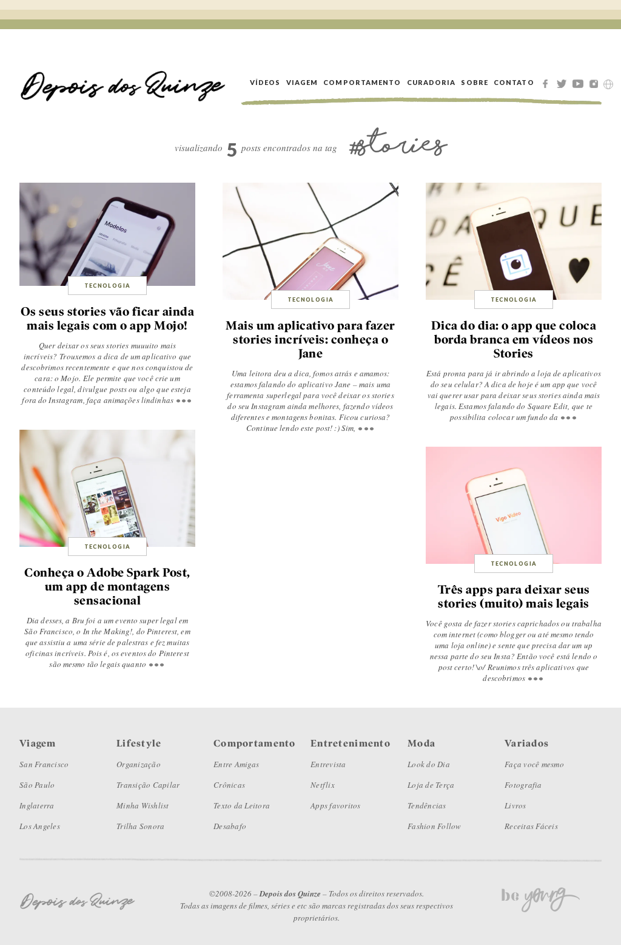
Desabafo (229, 826)
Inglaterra (37, 805)
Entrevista (328, 764)
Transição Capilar (148, 784)
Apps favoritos (335, 805)
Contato (514, 82)
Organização (138, 764)
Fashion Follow (435, 826)
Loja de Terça (431, 784)
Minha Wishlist (142, 805)
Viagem (302, 82)
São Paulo (37, 784)
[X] (563, 82)
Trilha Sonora (140, 826)
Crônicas (229, 784)
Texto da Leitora (241, 805)
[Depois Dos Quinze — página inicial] (123, 82)
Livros (515, 805)
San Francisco (44, 764)
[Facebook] (547, 82)
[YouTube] (579, 82)
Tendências (427, 805)
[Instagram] (596, 82)
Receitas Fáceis (531, 826)
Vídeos (265, 82)
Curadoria (431, 82)
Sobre (474, 82)
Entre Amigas (236, 764)
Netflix (322, 784)
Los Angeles (39, 826)
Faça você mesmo (534, 764)
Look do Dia (429, 764)
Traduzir (608, 84)
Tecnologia (107, 285)
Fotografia (523, 784)
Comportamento (362, 82)
